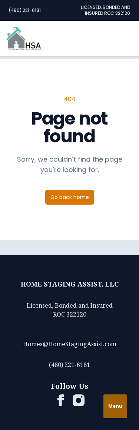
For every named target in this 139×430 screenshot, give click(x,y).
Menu (115, 406)
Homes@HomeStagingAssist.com (69, 344)
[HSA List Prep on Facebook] (61, 400)
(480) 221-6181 (25, 10)
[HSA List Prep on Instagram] (79, 400)
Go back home (69, 197)
